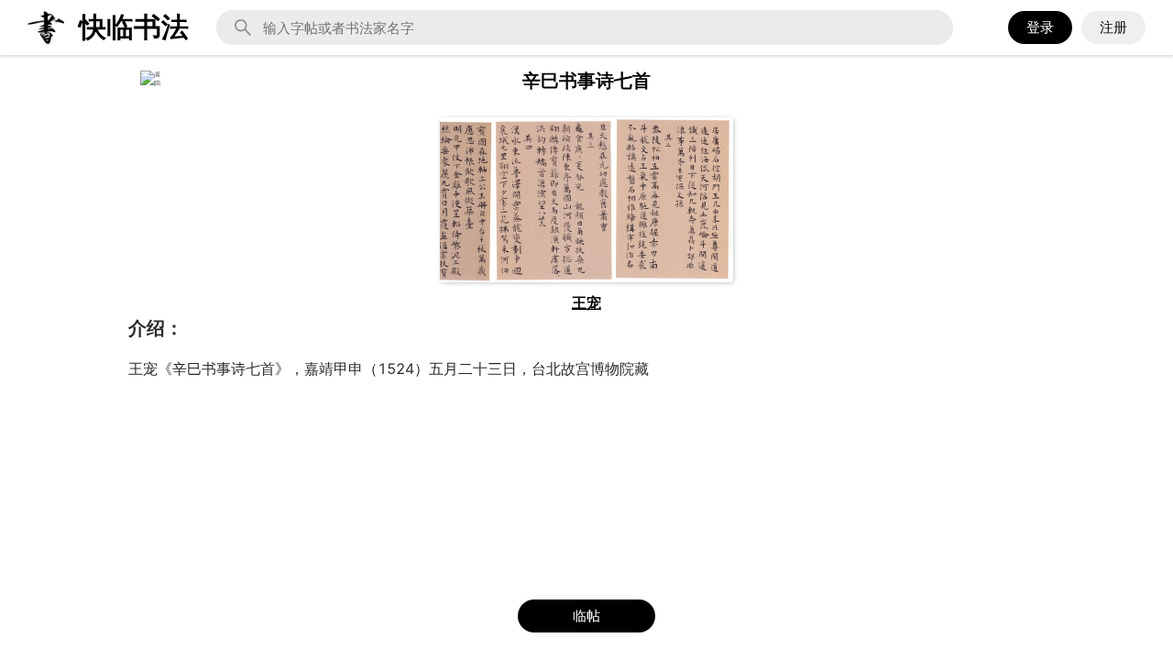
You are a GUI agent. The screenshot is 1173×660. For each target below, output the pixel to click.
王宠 (586, 302)
